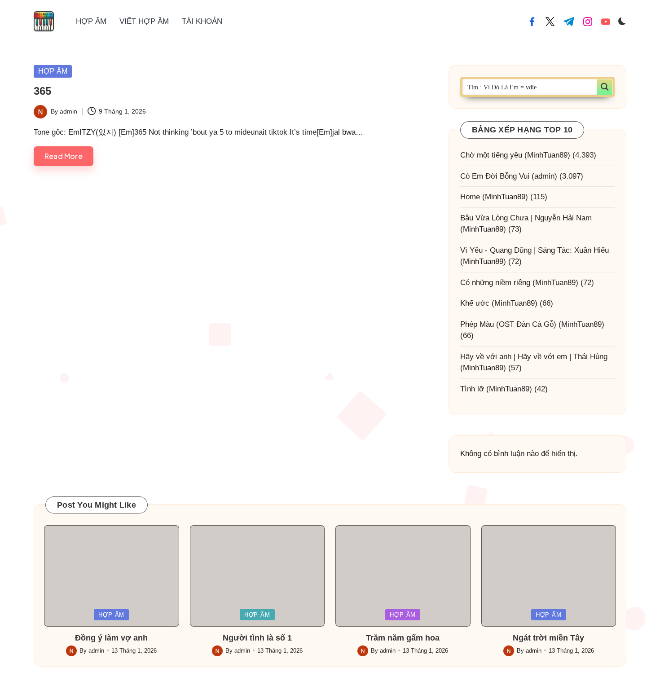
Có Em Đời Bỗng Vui (494, 176)
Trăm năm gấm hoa (403, 637)
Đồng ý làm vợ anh (111, 637)
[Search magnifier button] (604, 87)
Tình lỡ (472, 389)
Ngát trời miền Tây (548, 637)
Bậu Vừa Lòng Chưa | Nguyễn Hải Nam (526, 218)
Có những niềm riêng (495, 282)
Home (470, 197)
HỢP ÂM (52, 71)
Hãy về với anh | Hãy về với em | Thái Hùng (533, 356)
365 (42, 91)
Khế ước (474, 303)
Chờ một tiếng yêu (491, 155)
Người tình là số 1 (257, 637)
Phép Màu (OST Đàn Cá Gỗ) (508, 324)
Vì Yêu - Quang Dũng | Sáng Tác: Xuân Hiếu (534, 250)
